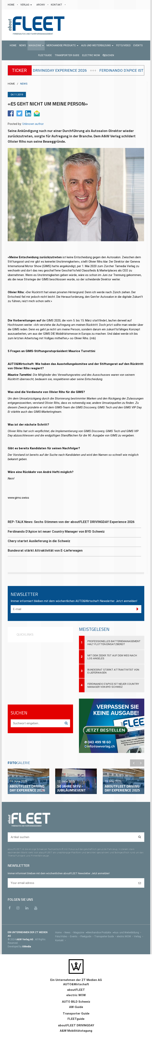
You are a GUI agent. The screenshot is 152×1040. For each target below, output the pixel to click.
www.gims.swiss (19, 497)
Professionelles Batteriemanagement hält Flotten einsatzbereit (114, 643)
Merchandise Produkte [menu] (99, 932)
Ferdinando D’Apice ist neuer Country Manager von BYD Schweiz (113, 685)
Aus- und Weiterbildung (127, 932)
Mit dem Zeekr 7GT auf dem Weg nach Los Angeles (112, 657)
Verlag (138, 936)
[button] (36, 45)
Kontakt (60, 940)
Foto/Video (62, 936)
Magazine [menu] (79, 932)
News (69, 932)
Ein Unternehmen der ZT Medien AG (76, 980)
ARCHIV (41, 4)
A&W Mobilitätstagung (76, 1030)
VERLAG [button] (25, 4)
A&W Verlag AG (25, 939)
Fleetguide (86, 936)
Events (75, 936)
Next (140, 763)
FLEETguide (76, 1019)
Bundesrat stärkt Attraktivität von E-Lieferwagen (113, 671)
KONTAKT (57, 4)
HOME (11, 4)
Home (59, 932)
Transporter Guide (105, 936)
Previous (133, 763)
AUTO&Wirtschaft (76, 984)
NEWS (24, 83)
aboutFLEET (76, 990)
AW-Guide (76, 1007)
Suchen (109, 55)
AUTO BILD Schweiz (76, 1001)
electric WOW (125, 936)
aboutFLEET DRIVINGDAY (76, 1025)
